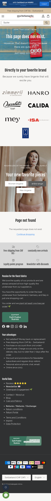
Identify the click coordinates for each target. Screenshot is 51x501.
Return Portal (12, 412)
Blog (8, 398)
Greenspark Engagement (17, 389)
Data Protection (13, 424)
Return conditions (14, 409)
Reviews (10, 383)
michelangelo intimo (15, 484)
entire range (37, 184)
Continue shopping (26, 234)
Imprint (9, 421)
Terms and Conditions (16, 417)
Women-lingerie (15, 184)
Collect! (44, 4)
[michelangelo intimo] (25, 16)
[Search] (46, 23)
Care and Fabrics (14, 401)
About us (20, 395)
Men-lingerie (25, 190)
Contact (10, 395)
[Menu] (3, 16)
